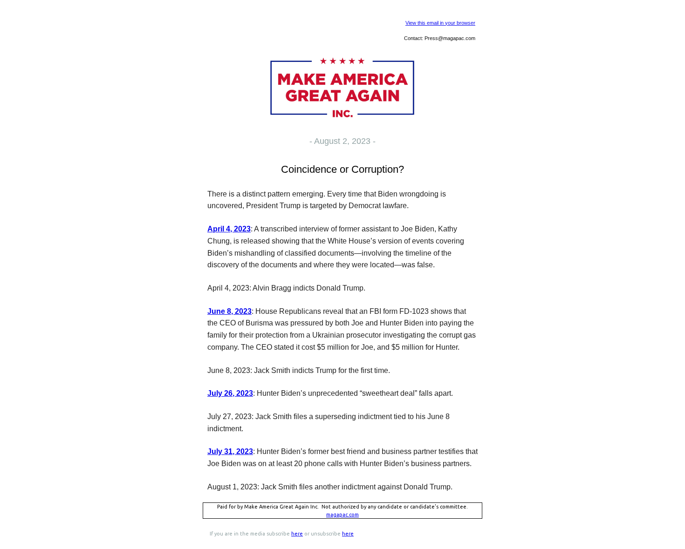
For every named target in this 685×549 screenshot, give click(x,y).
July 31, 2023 (230, 451)
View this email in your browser (440, 23)
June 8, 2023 (229, 311)
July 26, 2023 (230, 393)
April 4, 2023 (229, 229)
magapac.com (342, 514)
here (297, 533)
